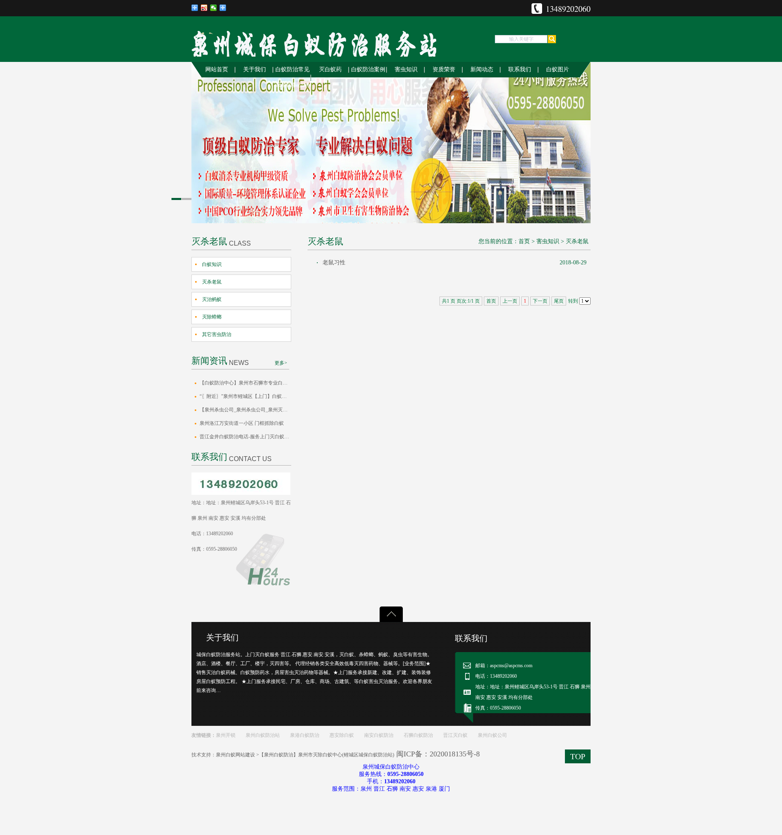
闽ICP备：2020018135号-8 (438, 754)
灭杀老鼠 (212, 282)
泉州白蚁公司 (492, 735)
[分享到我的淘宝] (223, 7)
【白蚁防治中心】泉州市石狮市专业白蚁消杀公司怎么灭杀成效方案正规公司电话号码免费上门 (245, 383)
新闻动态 (481, 69)
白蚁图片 (557, 69)
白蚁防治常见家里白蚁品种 (292, 77)
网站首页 (216, 69)
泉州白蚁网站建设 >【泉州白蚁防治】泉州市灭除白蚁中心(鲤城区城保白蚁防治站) (305, 755)
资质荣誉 (444, 69)
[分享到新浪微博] (204, 7)
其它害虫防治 (216, 334)
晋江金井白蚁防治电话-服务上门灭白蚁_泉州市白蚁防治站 (245, 436)
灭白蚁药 (330, 69)
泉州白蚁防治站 (263, 735)
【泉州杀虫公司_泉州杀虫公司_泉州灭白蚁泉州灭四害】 (245, 410)
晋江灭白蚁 (455, 735)
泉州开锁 (225, 735)
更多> (281, 363)
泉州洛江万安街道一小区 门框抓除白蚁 (242, 423)
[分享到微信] (213, 7)
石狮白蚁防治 (418, 735)
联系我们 (519, 69)
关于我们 (254, 69)
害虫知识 (406, 69)
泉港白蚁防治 (304, 735)
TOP (577, 756)
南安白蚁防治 (378, 735)
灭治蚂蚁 (212, 299)
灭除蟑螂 (212, 317)
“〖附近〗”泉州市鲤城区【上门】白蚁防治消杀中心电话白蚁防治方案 (245, 396)
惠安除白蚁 (341, 735)
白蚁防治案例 (368, 69)
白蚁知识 (212, 264)
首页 (524, 241)
